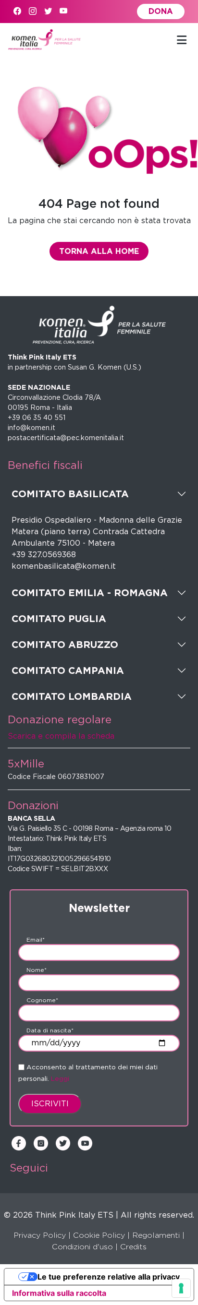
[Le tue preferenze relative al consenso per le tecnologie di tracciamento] (181, 1288)
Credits (133, 1246)
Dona (160, 11)
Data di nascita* (50, 1030)
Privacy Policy (39, 1235)
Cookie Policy (99, 1235)
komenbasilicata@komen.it (64, 566)
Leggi (60, 1078)
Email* (35, 939)
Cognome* (42, 1000)
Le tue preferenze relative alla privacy (108, 1276)
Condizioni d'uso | (85, 1246)
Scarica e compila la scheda (61, 736)
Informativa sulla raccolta (59, 1293)
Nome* (36, 969)
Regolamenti (156, 1235)
